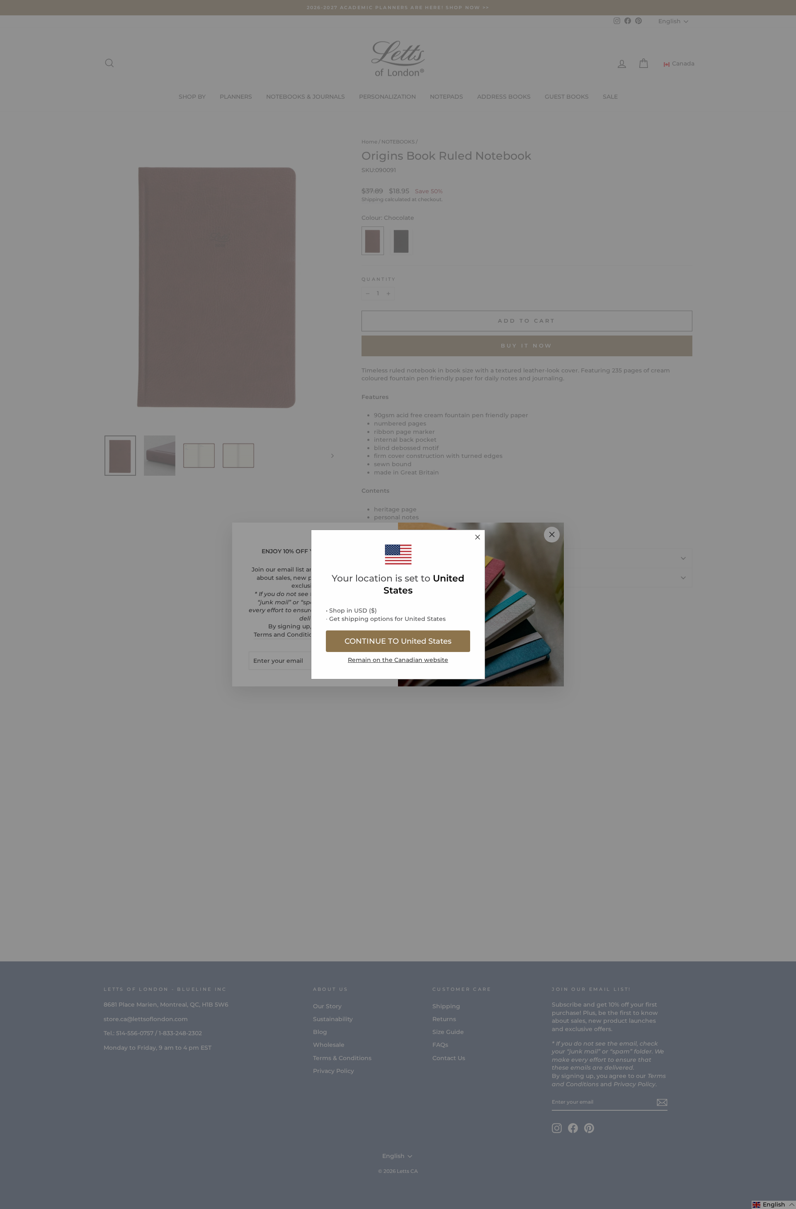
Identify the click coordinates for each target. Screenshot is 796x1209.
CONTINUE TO (398, 641)
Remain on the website (398, 660)
